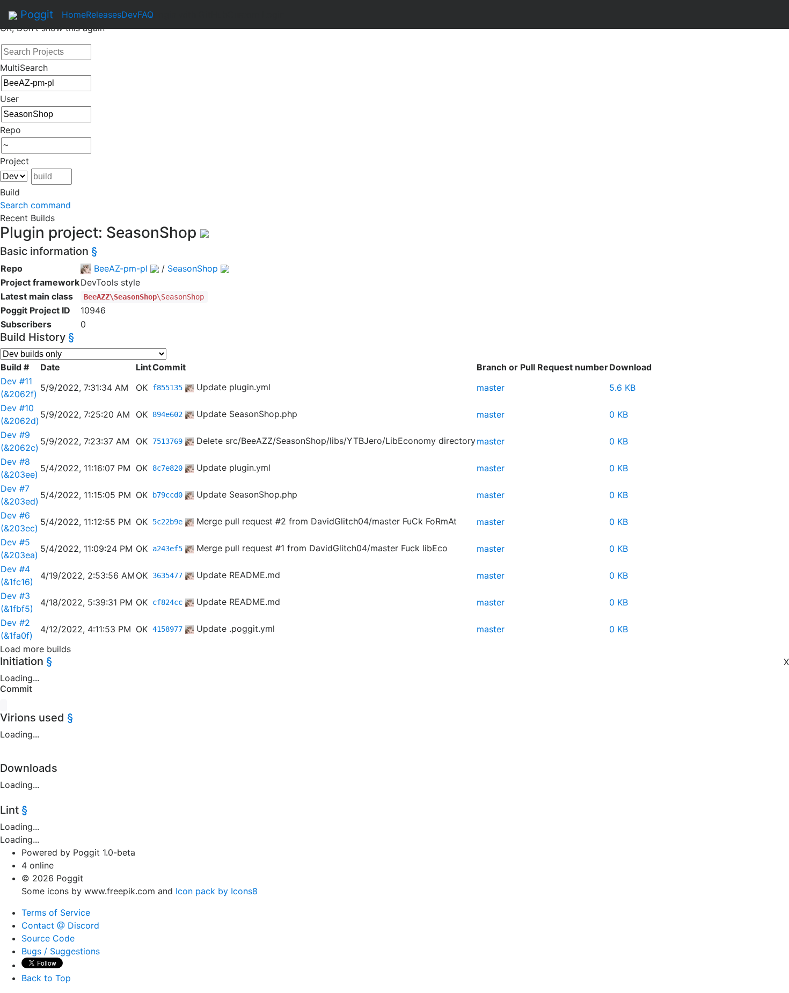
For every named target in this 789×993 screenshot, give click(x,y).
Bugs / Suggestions (60, 951)
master (491, 387)
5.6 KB (622, 387)
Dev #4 (15, 569)
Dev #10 (17, 408)
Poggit (35, 14)
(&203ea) (19, 555)
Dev (129, 14)
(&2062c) (20, 447)
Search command (35, 205)
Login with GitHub (191, 14)
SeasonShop (192, 268)
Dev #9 (15, 434)
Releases (103, 14)
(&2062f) (19, 394)
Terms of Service (55, 912)
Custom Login (256, 14)
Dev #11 (16, 381)
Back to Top (46, 978)
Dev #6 (15, 515)
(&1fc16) (17, 581)
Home (74, 14)
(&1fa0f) (17, 635)
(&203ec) (19, 528)
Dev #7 (15, 488)
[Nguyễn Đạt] (189, 387)
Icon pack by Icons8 (217, 891)
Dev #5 (15, 542)
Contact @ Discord (60, 925)
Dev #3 (15, 595)
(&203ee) (19, 474)
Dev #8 (15, 461)
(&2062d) (20, 420)
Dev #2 (15, 622)
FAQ (145, 14)
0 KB (618, 414)
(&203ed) (20, 501)
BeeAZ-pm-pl (121, 268)
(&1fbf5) (17, 608)
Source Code (48, 938)
